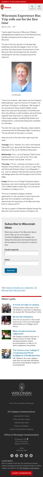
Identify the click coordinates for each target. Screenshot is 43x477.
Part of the (21, 403)
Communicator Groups (21, 416)
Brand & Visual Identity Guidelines (21, 429)
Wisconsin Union (19, 290)
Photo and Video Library (21, 419)
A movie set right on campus (26, 304)
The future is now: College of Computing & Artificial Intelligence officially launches (26, 353)
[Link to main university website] (22, 390)
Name (7, 259)
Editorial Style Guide (21, 423)
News (7, 7)
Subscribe (11, 270)
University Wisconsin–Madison (14, 2)
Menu (39, 9)
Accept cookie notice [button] (21, 473)
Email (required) (11, 249)
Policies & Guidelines (21, 426)
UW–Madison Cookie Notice (29, 468)
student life (28, 288)
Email (21, 448)
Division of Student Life (15, 288)
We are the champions (23, 317)
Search (32, 9)
